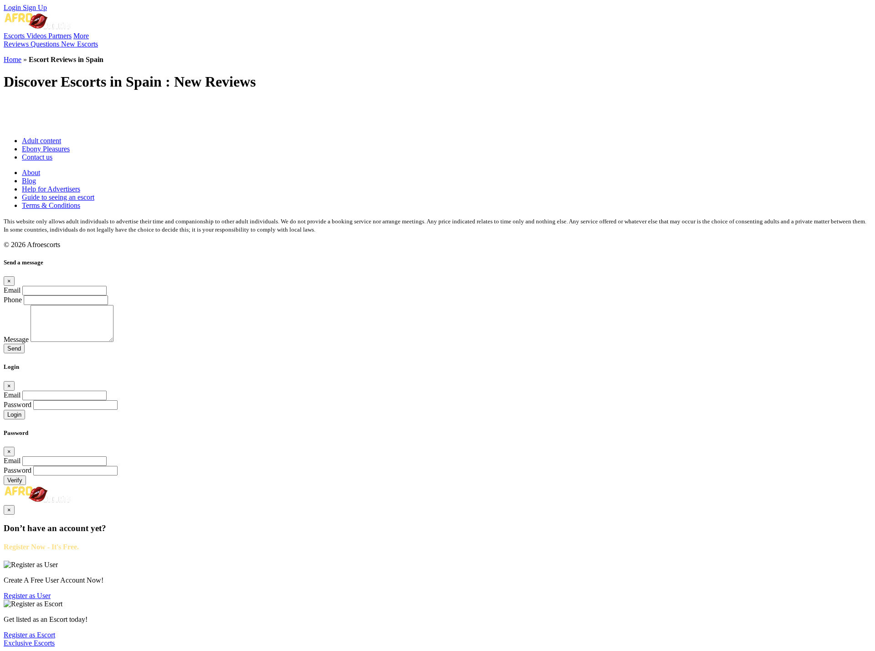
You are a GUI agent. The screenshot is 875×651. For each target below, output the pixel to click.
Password (17, 404)
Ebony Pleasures (46, 149)
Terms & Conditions (51, 205)
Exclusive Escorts (29, 643)
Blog (29, 181)
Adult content (41, 141)
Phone (13, 300)
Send (14, 348)
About (31, 172)
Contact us (37, 157)
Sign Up (35, 7)
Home (12, 59)
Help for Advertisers (51, 189)
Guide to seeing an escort (58, 197)
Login (13, 7)
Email (12, 290)
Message (16, 339)
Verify (14, 480)
